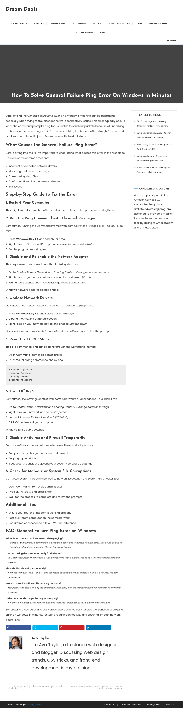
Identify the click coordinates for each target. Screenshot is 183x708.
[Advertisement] (91, 71)
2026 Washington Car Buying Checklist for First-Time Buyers (152, 123)
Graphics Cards (158, 23)
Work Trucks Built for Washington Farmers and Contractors (153, 170)
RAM (102, 32)
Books (97, 23)
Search (171, 40)
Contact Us (109, 705)
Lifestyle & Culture (119, 23)
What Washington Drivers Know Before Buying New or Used (152, 158)
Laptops (39, 23)
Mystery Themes (34, 704)
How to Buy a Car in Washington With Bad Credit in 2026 (155, 147)
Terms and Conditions (131, 705)
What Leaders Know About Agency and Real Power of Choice (154, 135)
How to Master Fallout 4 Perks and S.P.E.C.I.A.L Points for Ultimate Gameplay (96, 687)
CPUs (139, 23)
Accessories (17, 23)
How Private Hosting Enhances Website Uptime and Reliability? (35, 687)
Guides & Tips (58, 23)
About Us (170, 705)
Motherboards (84, 32)
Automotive (79, 23)
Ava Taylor (40, 638)
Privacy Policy (153, 705)
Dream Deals (21, 9)
